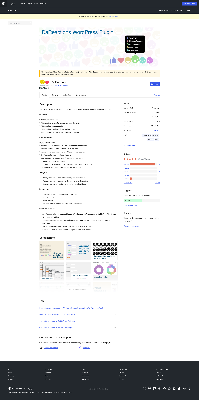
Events (121, 373)
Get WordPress (189, 3)
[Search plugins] (30, 23)
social (157, 139)
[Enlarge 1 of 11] (62, 244)
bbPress (159, 376)
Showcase (48, 369)
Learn (84, 369)
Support (157, 95)
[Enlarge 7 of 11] (62, 285)
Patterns (48, 379)
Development (81, 95)
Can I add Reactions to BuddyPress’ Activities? (57, 321)
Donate (122, 376)
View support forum (131, 205)
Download (154, 84)
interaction (155, 135)
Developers (86, 376)
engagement (147, 135)
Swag (122, 379)
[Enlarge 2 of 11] (88, 244)
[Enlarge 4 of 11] (62, 264)
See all (157, 183)
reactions (150, 139)
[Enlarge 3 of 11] (115, 244)
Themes (48, 373)
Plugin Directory (13, 10)
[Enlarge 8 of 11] (88, 285)
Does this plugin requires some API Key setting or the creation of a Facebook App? (71, 308)
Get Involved (123, 369)
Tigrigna (30, 389)
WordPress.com (162, 369)
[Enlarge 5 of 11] (88, 264)
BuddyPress (161, 379)
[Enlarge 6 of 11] (115, 264)
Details (44, 95)
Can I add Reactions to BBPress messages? (56, 328)
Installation (67, 95)
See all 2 (157, 130)
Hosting (11, 376)
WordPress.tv (87, 379)
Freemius (86, 348)
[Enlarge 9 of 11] (115, 285)
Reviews (55, 95)
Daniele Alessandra (61, 86)
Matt (158, 373)
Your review (128, 183)
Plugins (47, 376)
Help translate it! (114, 16)
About (10, 369)
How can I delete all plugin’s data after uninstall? (57, 315)
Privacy (10, 379)
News (10, 373)
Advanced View (130, 145)
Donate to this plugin (131, 226)
